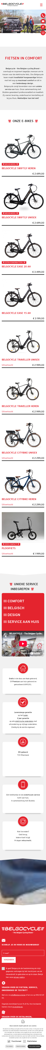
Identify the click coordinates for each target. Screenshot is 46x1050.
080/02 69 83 (43, 16)
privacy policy (19, 977)
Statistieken (32, 1041)
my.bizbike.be (17, 1007)
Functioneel (16, 1041)
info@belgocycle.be (43, 21)
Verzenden (9, 959)
